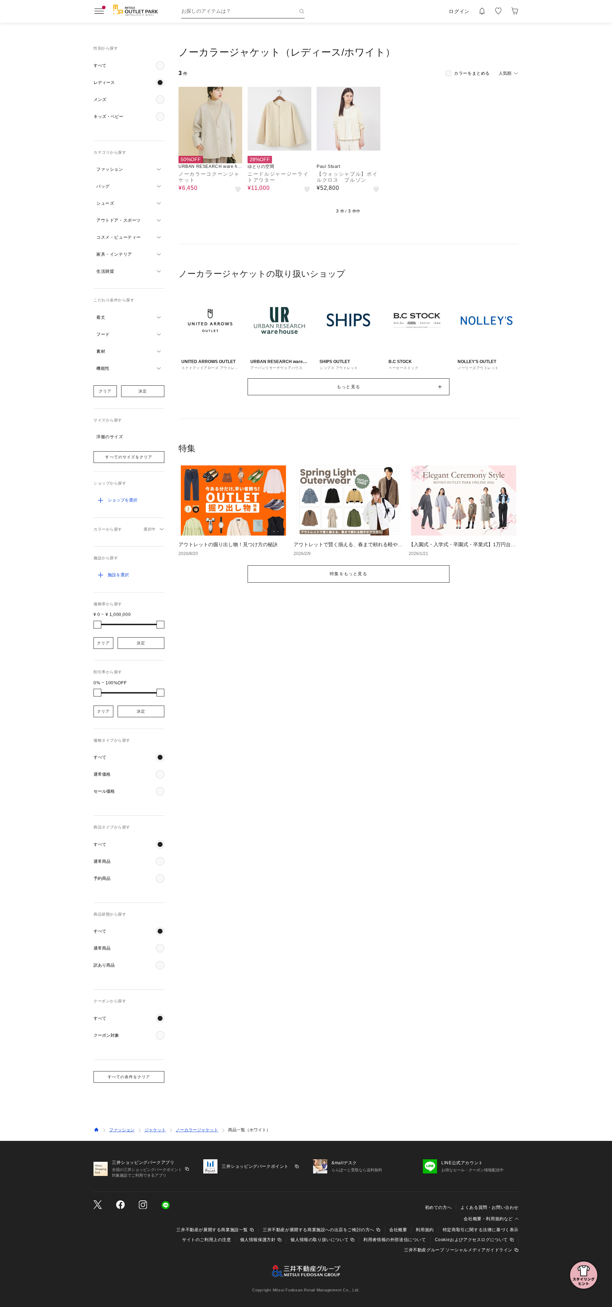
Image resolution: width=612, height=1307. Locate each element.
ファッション (122, 1129)
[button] (129, 65)
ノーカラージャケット (197, 1129)
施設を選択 (118, 574)
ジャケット (155, 1129)
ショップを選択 (122, 500)
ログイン (459, 11)
